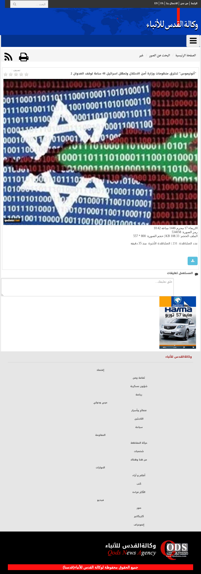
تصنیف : (16, 70)
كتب (139, 483)
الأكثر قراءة (138, 492)
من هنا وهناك (139, 459)
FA (162, 3)
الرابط (194, 3)
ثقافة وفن (139, 377)
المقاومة (100, 435)
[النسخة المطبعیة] (24, 57)
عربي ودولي (100, 402)
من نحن (184, 3)
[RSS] (8, 57)
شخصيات (139, 451)
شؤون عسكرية (138, 386)
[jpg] (193, 261)
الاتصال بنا (172, 3)
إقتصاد (100, 370)
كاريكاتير (139, 516)
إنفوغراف (139, 524)
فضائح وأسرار (139, 410)
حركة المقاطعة (139, 443)
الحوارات (100, 467)
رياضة (139, 394)
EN (156, 3)
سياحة (139, 427)
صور (139, 508)
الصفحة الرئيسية (185, 55)
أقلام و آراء (138, 475)
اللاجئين (139, 418)
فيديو (100, 500)
